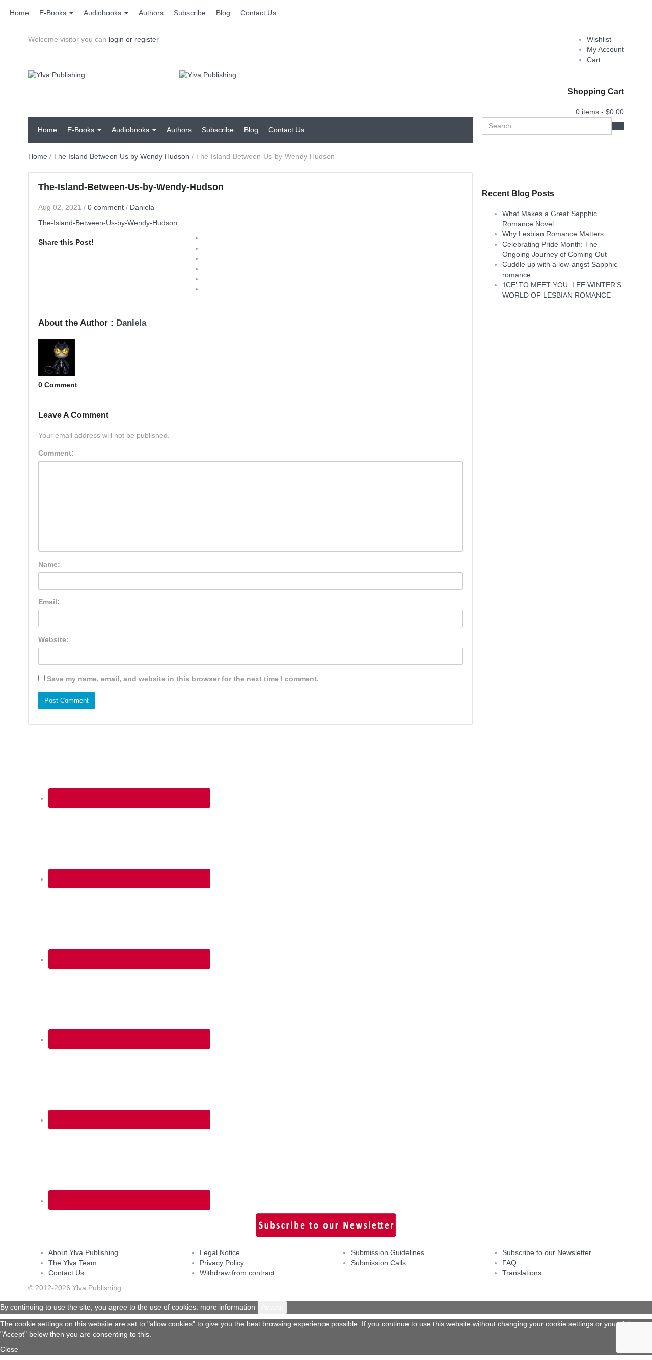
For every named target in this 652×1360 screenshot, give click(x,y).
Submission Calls (378, 1263)
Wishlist (599, 39)
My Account (605, 49)
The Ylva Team (72, 1263)
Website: (53, 639)
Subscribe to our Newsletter (546, 1252)
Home (19, 13)
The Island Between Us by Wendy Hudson (121, 156)
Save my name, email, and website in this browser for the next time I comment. (183, 679)
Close (9, 1349)
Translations (521, 1273)
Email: (49, 602)
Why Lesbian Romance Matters (553, 234)
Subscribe (190, 13)
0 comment (106, 207)
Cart (594, 60)
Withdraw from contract (237, 1273)
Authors (151, 13)
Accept (272, 1307)
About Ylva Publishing (83, 1252)
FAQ (509, 1263)
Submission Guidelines (387, 1252)
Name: (49, 564)
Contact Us (258, 13)
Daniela (142, 207)
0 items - (600, 112)
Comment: (56, 453)
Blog (223, 13)
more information (227, 1307)
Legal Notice (220, 1252)
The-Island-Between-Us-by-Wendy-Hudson (107, 223)
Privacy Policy (222, 1263)
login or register (133, 39)
